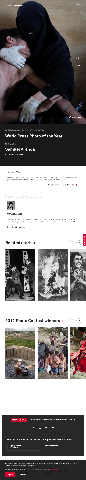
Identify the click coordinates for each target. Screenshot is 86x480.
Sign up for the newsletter (15, 447)
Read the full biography (16, 227)
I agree (10, 474)
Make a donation (51, 446)
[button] (70, 242)
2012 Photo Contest (15, 5)
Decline (23, 474)
